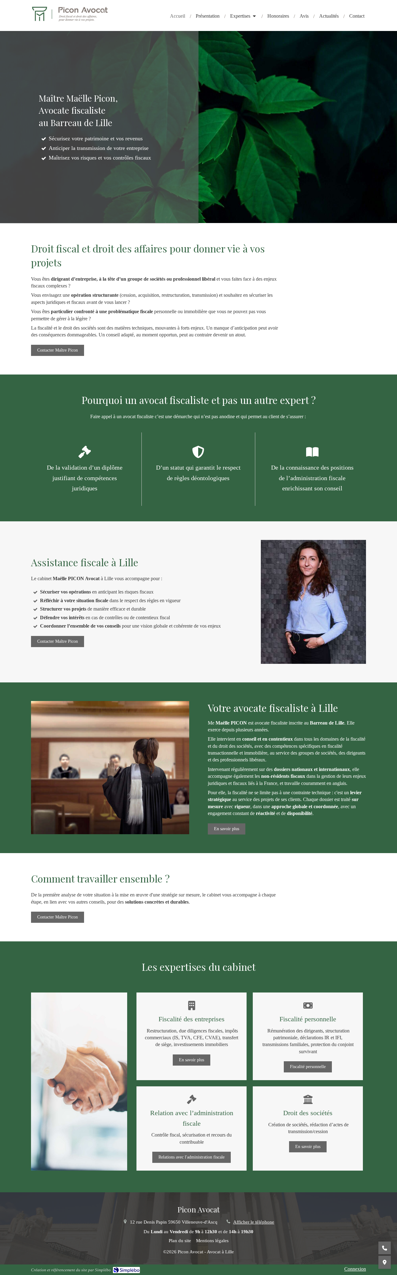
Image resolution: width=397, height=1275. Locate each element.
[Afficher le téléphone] (384, 1248)
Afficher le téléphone (253, 1222)
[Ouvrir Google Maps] (384, 1262)
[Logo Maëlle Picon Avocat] (70, 20)
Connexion (355, 1269)
